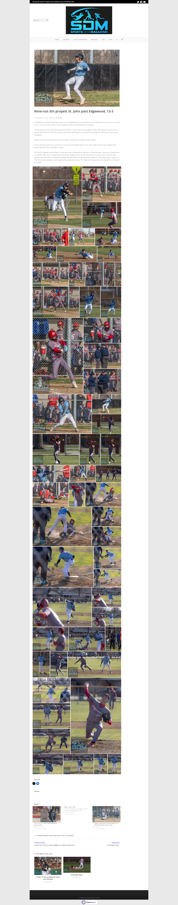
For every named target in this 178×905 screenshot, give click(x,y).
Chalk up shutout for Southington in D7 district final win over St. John (106, 824)
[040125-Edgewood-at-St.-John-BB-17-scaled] (62, 607)
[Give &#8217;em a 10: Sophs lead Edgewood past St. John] (46, 814)
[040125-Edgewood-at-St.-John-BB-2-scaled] (101, 764)
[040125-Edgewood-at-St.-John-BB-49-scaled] (108, 237)
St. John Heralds (69, 835)
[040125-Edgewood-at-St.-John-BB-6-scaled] (51, 741)
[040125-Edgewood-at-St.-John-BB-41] (89, 302)
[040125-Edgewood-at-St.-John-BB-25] (77, 495)
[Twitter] (138, 2)
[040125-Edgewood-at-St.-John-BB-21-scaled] (106, 536)
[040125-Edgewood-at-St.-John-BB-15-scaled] (106, 617)
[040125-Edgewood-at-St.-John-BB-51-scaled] (50, 237)
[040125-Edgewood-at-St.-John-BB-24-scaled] (103, 495)
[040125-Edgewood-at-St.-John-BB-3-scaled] (78, 764)
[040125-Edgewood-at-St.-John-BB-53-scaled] (101, 184)
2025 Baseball (59, 118)
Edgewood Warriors (43, 835)
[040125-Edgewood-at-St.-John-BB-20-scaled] (63, 567)
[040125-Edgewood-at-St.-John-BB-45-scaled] (50, 274)
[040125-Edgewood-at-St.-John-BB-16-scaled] (106, 597)
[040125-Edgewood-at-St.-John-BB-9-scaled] (94, 664)
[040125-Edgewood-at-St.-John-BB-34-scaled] (106, 404)
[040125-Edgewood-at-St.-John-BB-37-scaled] (102, 356)
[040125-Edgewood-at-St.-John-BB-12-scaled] (113, 639)
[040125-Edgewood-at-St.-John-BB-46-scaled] (109, 254)
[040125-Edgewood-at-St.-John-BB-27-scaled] (108, 473)
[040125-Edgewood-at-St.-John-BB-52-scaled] (101, 215)
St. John (62, 835)
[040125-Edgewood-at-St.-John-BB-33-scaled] (106, 424)
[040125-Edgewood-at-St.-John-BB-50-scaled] (81, 237)
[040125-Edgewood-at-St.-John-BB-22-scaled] (106, 516)
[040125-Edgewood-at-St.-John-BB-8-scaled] (51, 690)
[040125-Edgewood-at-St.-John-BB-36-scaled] (102, 381)
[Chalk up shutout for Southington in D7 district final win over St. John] (106, 814)
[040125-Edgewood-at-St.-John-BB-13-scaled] (87, 639)
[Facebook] (141, 2)
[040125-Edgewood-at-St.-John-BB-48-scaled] (44, 254)
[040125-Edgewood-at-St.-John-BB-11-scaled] (41, 664)
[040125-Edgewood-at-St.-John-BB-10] (58, 664)
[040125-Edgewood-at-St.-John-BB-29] (51, 473)
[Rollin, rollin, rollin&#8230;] (77, 810)
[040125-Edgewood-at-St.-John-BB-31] (89, 449)
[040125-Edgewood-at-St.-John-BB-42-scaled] (55, 302)
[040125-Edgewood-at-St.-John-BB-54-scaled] (57, 197)
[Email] (144, 2)
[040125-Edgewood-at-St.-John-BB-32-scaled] (55, 449)
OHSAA (51, 835)
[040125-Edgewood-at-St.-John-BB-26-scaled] (50, 495)
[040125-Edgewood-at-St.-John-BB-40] (110, 302)
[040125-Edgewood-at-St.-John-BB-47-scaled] (77, 254)
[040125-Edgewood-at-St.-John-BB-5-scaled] (95, 716)
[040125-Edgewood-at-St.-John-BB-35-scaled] (62, 414)
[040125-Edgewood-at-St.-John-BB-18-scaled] (107, 578)
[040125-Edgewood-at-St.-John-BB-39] (57, 356)
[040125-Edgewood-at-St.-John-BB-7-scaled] (51, 715)
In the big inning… (77, 875)
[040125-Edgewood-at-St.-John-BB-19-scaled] (107, 557)
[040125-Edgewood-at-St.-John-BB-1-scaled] (114, 764)
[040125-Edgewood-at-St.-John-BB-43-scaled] (103, 274)
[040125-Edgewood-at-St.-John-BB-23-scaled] (62, 526)
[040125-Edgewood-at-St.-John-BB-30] (110, 449)
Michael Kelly (39, 118)
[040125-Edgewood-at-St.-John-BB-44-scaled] (77, 274)
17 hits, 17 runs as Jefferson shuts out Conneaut (48, 878)
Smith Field (56, 835)
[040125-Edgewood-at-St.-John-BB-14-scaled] (50, 639)
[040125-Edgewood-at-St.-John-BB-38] (102, 330)
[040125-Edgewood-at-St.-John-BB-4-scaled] (47, 764)
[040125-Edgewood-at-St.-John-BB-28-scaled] (83, 473)
